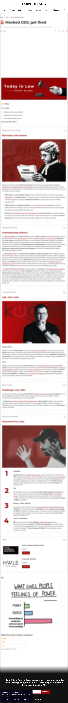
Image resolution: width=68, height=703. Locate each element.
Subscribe (45, 691)
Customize (16, 699)
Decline (26, 699)
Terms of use (21, 694)
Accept (7, 699)
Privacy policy (11, 694)
